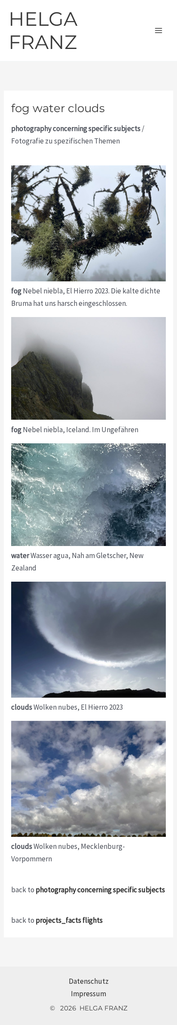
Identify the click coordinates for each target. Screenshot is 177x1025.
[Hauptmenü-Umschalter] (159, 30)
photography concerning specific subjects (100, 889)
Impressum (88, 993)
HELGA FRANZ (43, 30)
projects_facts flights (69, 920)
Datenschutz (89, 981)
